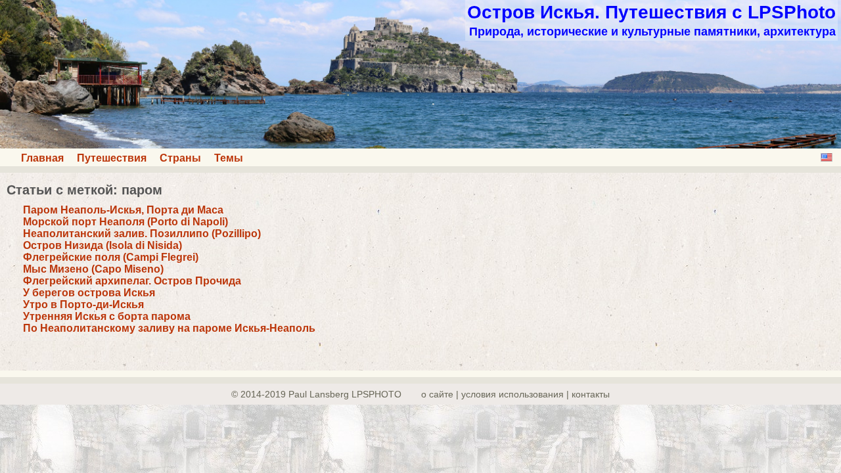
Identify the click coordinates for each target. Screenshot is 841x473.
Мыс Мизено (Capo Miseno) (93, 269)
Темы (228, 158)
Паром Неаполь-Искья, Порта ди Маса (123, 209)
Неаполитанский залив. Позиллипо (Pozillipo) (142, 233)
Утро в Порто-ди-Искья (83, 304)
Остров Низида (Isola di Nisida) (102, 245)
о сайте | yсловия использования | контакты (515, 394)
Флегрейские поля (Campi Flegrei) (110, 257)
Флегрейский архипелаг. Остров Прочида (132, 280)
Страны (180, 158)
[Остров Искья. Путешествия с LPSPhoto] (420, 144)
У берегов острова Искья (89, 292)
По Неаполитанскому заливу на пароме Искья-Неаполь (169, 328)
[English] (826, 157)
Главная (42, 158)
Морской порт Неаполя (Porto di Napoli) (125, 221)
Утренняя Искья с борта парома (107, 316)
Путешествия (112, 158)
